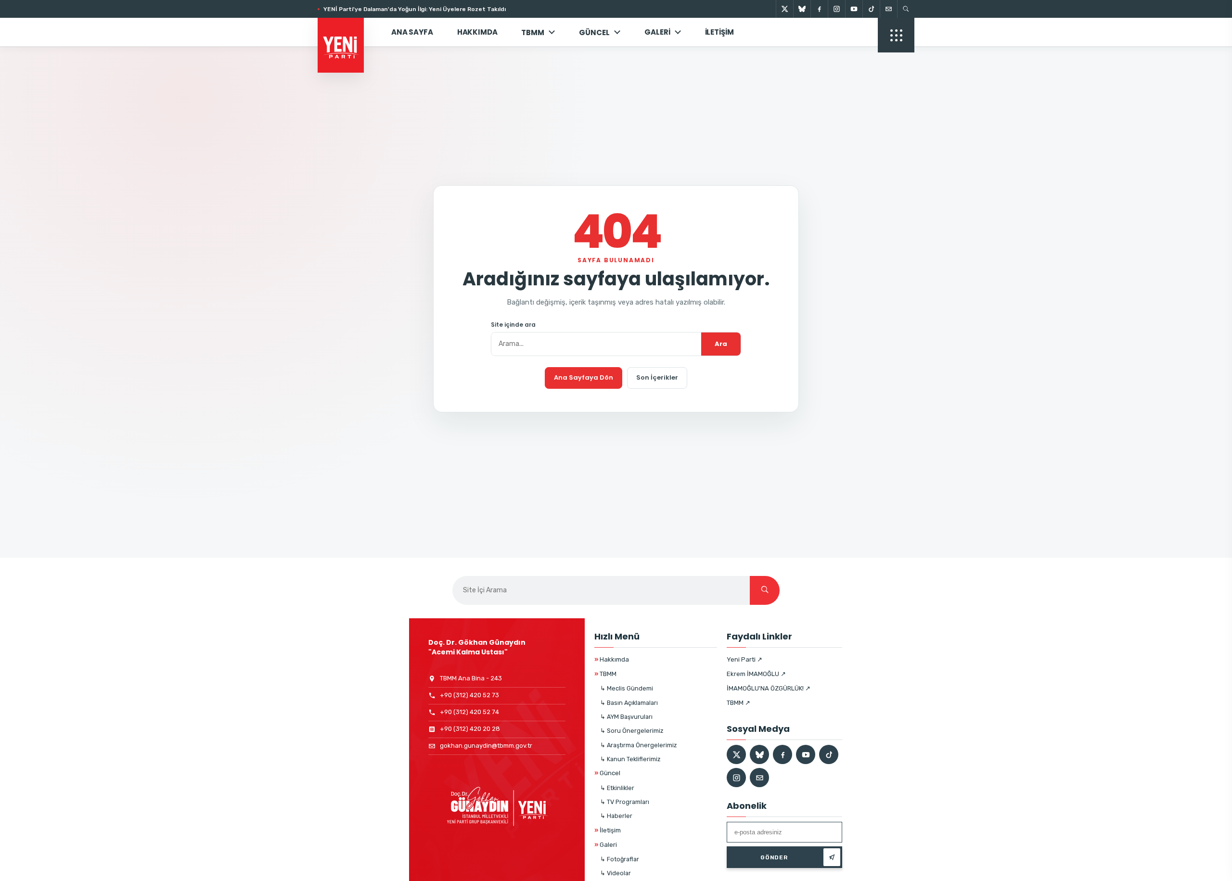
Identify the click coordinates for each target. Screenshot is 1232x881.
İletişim (719, 32)
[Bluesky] (801, 9)
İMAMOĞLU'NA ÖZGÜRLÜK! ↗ (768, 688)
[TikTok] (871, 9)
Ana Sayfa (412, 32)
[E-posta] (888, 9)
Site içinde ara (513, 324)
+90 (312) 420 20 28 (470, 728)
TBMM (532, 32)
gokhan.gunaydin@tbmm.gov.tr (486, 745)
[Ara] (765, 590)
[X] (784, 9)
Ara (721, 343)
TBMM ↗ (738, 702)
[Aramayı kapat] (1208, 56)
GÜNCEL (594, 32)
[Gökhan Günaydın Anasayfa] (346, 32)
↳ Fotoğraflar (619, 859)
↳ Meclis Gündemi (626, 688)
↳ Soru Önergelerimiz (631, 730)
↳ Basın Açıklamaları (629, 702)
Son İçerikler (657, 377)
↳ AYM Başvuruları (626, 716)
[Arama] (905, 9)
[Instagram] (836, 9)
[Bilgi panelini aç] (896, 35)
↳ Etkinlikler (617, 788)
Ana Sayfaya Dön (583, 377)
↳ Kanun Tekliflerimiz (630, 759)
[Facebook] (819, 9)
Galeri (657, 32)
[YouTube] (853, 9)
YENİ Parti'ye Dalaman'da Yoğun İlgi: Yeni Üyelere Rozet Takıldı (414, 9)
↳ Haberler (616, 815)
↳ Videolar (615, 873)
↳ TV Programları (624, 801)
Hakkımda (477, 32)
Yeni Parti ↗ (744, 659)
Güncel (607, 773)
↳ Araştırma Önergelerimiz (638, 745)
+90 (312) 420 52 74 (469, 711)
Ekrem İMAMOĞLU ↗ (756, 673)
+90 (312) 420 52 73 (469, 695)
